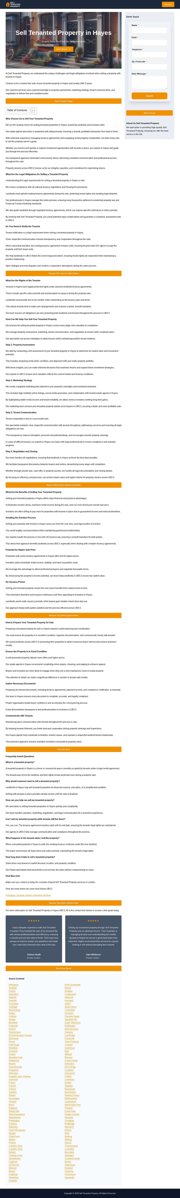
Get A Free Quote (63, 968)
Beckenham (70, 1092)
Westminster (14, 1158)
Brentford (13, 1023)
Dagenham (70, 1165)
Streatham (13, 1177)
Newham (69, 1117)
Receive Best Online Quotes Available (64, 485)
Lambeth (13, 1181)
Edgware (13, 1108)
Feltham (12, 1016)
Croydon (69, 1045)
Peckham (69, 1013)
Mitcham (13, 1168)
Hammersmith (15, 1067)
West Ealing (14, 1010)
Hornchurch (70, 1174)
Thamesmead (71, 1146)
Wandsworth (14, 1117)
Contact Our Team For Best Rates (64, 273)
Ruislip (12, 1019)
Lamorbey (69, 1149)
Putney (12, 1083)
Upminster (69, 1177)
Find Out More (63, 749)
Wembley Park (16, 1057)
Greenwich (70, 1073)
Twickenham (15, 1032)
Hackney (69, 1032)
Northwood (14, 1060)
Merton (12, 1139)
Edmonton (69, 1064)
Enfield (68, 1083)
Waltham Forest (72, 1095)
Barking (68, 1136)
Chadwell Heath (72, 1158)
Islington (69, 991)
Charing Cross (15, 1155)
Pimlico (12, 1143)
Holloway (13, 1174)
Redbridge (70, 1124)
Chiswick (13, 1051)
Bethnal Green (71, 1029)
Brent (11, 1105)
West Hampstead (17, 1114)
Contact (168, 4)
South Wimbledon (17, 1130)
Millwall (68, 1054)
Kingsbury (13, 1070)
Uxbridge (13, 1007)
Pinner (12, 1042)
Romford (69, 1168)
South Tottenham (73, 1023)
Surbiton (13, 1092)
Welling (68, 1139)
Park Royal (14, 1045)
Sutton (68, 1004)
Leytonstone (70, 1102)
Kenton (12, 1054)
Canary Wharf (71, 1060)
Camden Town (15, 1146)
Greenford (37, 895)
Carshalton (70, 1010)
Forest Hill (69, 1038)
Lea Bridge (70, 1035)
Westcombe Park (73, 1105)
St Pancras (14, 1165)
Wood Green (71, 1007)
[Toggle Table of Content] (31, 110)
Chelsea (13, 1124)
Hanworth (13, 1026)
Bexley (68, 1162)
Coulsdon (69, 1070)
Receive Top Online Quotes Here (63, 615)
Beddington (70, 1026)
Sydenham (70, 1048)
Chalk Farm (14, 1136)
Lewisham (69, 1079)
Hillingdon (10, 895)
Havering (69, 1171)
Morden (12, 1152)
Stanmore (13, 1079)
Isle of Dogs (70, 1067)
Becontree (69, 1152)
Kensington (14, 1098)
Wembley (13, 1048)
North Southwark (72, 985)
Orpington (69, 1155)
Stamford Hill (71, 1019)
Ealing (12, 1013)
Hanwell (13, 1000)
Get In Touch (149, 113)
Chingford (69, 1121)
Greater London (72, 1114)
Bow (67, 1051)
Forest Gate (70, 1111)
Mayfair (12, 1133)
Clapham (13, 1162)
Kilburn (12, 1095)
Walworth (69, 997)
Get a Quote (61, 49)
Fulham (12, 1086)
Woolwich (69, 1127)
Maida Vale (14, 1111)
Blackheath (70, 1089)
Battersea (13, 1127)
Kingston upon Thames (20, 1076)
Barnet (12, 1171)
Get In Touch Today (63, 101)
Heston (28, 895)
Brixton (68, 988)
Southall (20, 895)
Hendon (12, 1102)
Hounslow (13, 1004)
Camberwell (70, 994)
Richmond (13, 1038)
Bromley (68, 1057)
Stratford (69, 1086)
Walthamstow (71, 1098)
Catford (68, 1076)
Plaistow (69, 1108)
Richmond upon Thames (20, 1035)
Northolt (47, 895)
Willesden (13, 1073)
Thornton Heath (72, 1016)
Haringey (69, 1000)
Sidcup (68, 1143)
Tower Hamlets (72, 1042)
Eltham (68, 1130)
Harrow (12, 1029)
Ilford (67, 1133)
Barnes (12, 1064)
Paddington (14, 1121)
